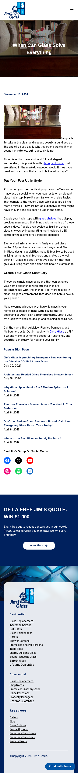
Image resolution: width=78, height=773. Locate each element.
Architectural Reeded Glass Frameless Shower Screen (38, 374)
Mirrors (14, 637)
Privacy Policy (18, 741)
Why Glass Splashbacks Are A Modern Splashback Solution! (36, 389)
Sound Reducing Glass (23, 656)
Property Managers (21, 697)
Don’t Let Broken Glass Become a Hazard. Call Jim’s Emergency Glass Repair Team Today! (37, 423)
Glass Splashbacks (21, 633)
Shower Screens (20, 641)
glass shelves (47, 218)
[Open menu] (72, 10)
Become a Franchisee (23, 733)
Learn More (36, 545)
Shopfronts (17, 685)
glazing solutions (53, 163)
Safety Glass (18, 660)
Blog (12, 721)
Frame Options (19, 729)
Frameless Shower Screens (26, 645)
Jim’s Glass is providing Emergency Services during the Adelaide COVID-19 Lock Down (37, 359)
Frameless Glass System (25, 689)
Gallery (14, 717)
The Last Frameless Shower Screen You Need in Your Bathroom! (38, 406)
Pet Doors (16, 629)
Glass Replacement (22, 621)
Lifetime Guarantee (22, 664)
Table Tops (16, 648)
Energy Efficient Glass (23, 652)
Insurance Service (20, 625)
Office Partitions (20, 693)
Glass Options (18, 725)
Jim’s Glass (57, 331)
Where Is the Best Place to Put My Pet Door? (32, 438)
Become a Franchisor (22, 737)
